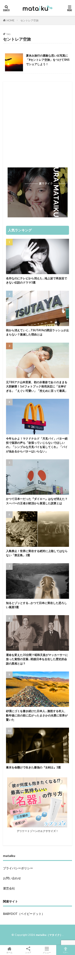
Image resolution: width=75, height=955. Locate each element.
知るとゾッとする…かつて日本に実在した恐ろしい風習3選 (36, 605)
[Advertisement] (37, 122)
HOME (10, 20)
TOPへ (65, 952)
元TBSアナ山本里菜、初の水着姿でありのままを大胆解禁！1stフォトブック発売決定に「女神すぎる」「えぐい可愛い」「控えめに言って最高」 (37, 386)
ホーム (9, 952)
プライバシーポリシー (18, 868)
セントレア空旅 (29, 20)
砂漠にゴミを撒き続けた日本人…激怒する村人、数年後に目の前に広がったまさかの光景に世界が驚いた (37, 715)
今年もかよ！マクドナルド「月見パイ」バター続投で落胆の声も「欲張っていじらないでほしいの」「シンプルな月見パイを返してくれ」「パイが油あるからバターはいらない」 (37, 445)
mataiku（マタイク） (49, 934)
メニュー (47, 952)
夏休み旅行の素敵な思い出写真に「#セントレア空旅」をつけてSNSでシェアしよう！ (47, 60)
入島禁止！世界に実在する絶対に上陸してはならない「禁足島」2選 (37, 553)
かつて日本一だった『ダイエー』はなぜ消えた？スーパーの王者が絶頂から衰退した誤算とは (37, 501)
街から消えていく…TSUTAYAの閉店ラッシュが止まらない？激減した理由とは (37, 332)
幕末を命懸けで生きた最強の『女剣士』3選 (33, 767)
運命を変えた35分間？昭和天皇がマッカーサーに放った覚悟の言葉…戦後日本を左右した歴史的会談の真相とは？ (37, 659)
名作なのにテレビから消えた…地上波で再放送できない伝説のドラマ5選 (36, 280)
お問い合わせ (12, 878)
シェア (28, 952)
